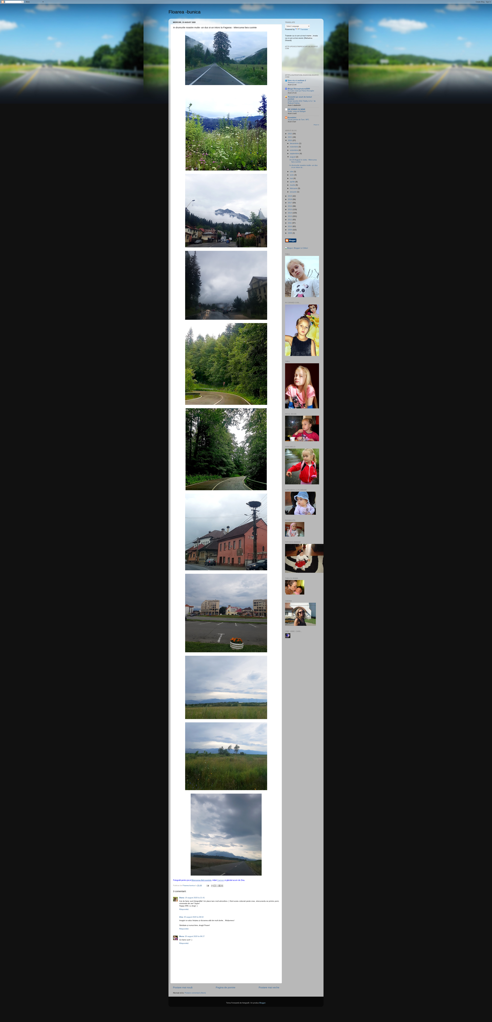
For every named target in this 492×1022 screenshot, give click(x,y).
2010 (290, 226)
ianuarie (293, 192)
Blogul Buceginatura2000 (299, 89)
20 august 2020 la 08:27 (195, 936)
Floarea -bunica (184, 11)
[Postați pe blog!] (214, 885)
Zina (181, 917)
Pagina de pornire (225, 987)
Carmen (220, 880)
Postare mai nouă (182, 987)
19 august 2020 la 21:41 (195, 898)
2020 (290, 140)
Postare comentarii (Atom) (195, 993)
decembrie (294, 143)
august (293, 157)
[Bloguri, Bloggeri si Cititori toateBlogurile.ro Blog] (296, 248)
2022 (290, 134)
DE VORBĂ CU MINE (296, 109)
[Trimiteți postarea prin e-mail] (207, 885)
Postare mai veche (269, 987)
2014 (290, 213)
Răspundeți (183, 909)
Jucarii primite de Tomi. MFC (298, 120)
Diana (181, 898)
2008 (290, 233)
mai (291, 178)
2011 (290, 223)
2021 (290, 137)
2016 (290, 206)
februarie (294, 188)
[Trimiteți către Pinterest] (222, 885)
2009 (290, 230)
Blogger (262, 1003)
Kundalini (292, 117)
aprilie (292, 182)
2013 (290, 216)
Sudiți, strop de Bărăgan (297, 111)
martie (293, 185)
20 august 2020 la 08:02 (194, 917)
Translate (304, 29)
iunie (292, 175)
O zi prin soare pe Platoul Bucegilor (301, 91)
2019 (290, 196)
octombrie (294, 150)
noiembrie (294, 147)
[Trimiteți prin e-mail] (212, 885)
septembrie (295, 153)
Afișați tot (316, 124)
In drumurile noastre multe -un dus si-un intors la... (303, 166)
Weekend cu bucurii (295, 83)
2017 (290, 203)
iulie (292, 172)
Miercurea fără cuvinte (201, 880)
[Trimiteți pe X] (217, 885)
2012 (290, 220)
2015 (290, 209)
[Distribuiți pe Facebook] (219, 885)
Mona (181, 936)
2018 (290, 199)
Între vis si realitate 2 (297, 80)
